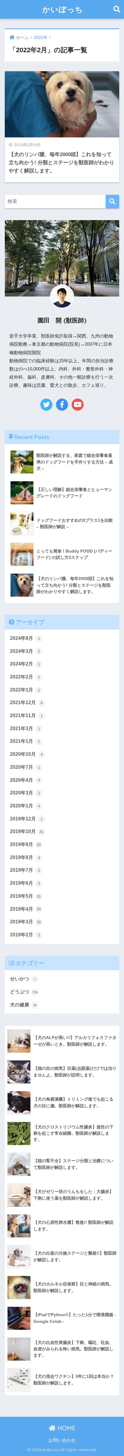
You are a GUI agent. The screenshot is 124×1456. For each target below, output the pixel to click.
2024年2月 (25, 663)
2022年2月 (25, 676)
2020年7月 (25, 767)
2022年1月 (25, 689)
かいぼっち (62, 9)
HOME (66, 1428)
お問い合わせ (62, 1440)
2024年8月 (25, 638)
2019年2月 (25, 934)
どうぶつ (24, 991)
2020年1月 (25, 805)
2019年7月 (25, 870)
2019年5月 (25, 896)
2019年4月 (25, 909)
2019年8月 (25, 857)
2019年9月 (25, 844)
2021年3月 (25, 728)
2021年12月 (26, 702)
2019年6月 (25, 883)
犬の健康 (23, 1004)
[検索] (112, 201)
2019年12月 (26, 818)
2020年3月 (25, 792)
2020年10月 (26, 754)
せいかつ (23, 978)
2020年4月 (25, 780)
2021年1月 (25, 741)
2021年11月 (26, 715)
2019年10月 (27, 831)
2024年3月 (25, 651)
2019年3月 (25, 921)
